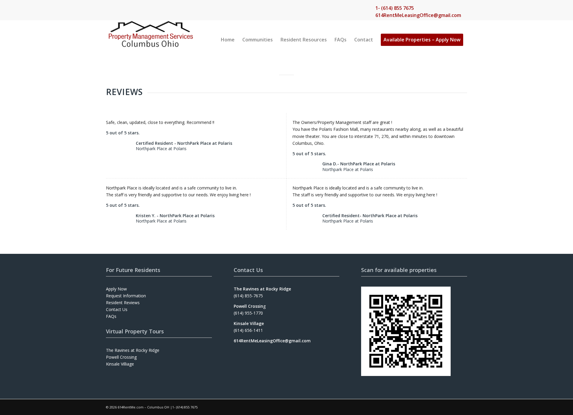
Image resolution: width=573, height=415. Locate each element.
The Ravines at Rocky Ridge (132, 350)
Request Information (126, 296)
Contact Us (116, 309)
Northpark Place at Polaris (161, 148)
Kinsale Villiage (120, 364)
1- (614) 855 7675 (394, 8)
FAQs (111, 316)
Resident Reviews (123, 302)
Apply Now (116, 289)
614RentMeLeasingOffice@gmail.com (418, 15)
